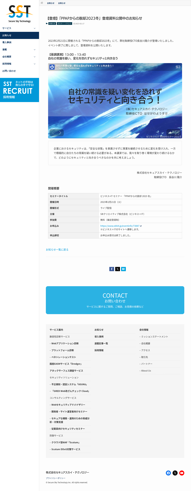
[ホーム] (41, 3)
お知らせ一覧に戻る (57, 249)
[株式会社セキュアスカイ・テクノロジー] (20, 14)
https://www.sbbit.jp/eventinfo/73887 (119, 225)
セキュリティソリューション (64, 377)
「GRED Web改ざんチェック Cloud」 (70, 391)
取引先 (144, 357)
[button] (111, 269)
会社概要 (145, 343)
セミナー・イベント (64, 23)
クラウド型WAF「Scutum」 (66, 442)
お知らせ (52, 23)
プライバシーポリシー (55, 478)
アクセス (145, 350)
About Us (146, 370)
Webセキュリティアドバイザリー (68, 404)
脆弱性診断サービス (60, 336)
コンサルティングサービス (63, 397)
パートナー (146, 363)
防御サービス (56, 435)
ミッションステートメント (154, 336)
